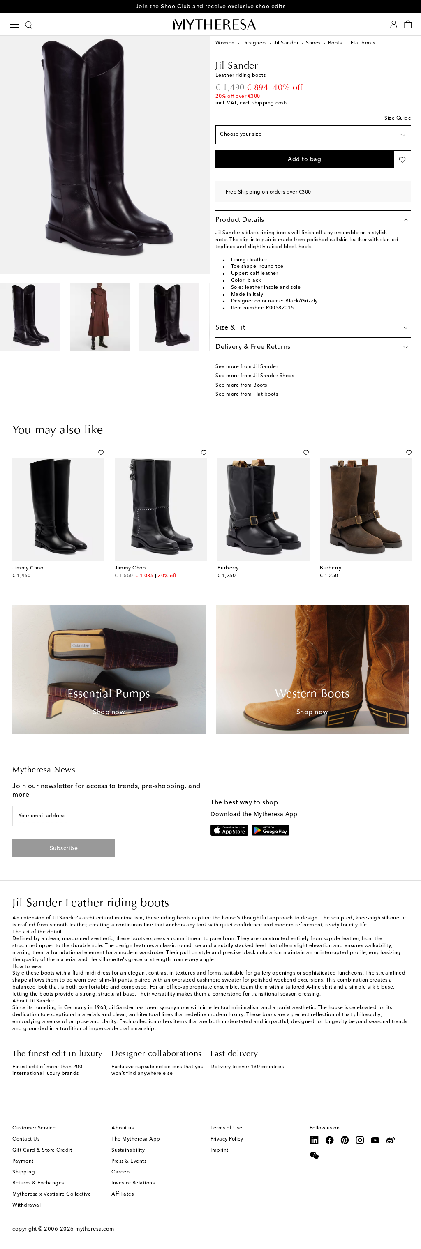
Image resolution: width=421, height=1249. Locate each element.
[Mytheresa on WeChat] (314, 1155)
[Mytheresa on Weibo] (391, 1140)
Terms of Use (226, 1128)
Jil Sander (286, 43)
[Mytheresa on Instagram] (360, 1140)
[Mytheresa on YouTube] (375, 1140)
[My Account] (393, 24)
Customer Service (34, 1128)
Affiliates (122, 1194)
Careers (121, 1172)
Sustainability (128, 1150)
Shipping (23, 1172)
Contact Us (25, 1139)
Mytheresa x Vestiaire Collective (51, 1194)
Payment (23, 1161)
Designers (254, 43)
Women (225, 43)
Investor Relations (133, 1183)
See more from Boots (241, 385)
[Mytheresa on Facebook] (330, 1140)
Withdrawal (26, 1205)
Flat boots (363, 43)
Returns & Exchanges (38, 1183)
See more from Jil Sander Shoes (254, 375)
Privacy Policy (226, 1139)
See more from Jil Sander (246, 366)
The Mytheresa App (135, 1139)
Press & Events (128, 1161)
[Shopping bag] (408, 24)
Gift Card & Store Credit (42, 1150)
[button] (304, 159)
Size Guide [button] (397, 118)
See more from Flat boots (246, 394)
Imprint (219, 1150)
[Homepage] (210, 24)
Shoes (313, 43)
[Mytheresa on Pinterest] (345, 1140)
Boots (335, 43)
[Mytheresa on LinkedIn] (314, 1140)
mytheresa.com (94, 1229)
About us (122, 1128)
